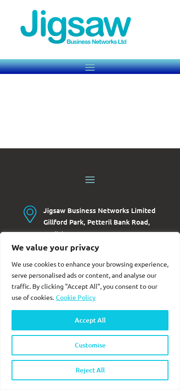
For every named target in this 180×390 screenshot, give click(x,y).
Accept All (90, 320)
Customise (90, 345)
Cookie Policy (76, 297)
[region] (90, 311)
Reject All (90, 370)
